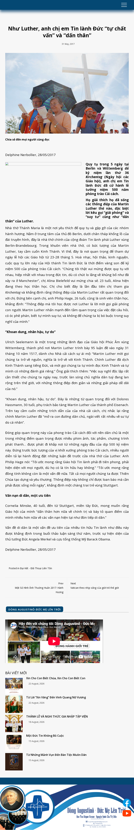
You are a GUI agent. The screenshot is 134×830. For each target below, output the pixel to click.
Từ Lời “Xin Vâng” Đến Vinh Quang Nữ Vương (56, 697)
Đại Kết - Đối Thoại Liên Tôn (36, 568)
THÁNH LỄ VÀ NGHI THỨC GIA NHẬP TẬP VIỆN (57, 716)
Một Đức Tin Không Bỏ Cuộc (45, 736)
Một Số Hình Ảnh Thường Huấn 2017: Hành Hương (39, 588)
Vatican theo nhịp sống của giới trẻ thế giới (94, 585)
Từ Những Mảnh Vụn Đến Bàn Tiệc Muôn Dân (56, 755)
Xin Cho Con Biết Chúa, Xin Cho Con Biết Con (55, 678)
